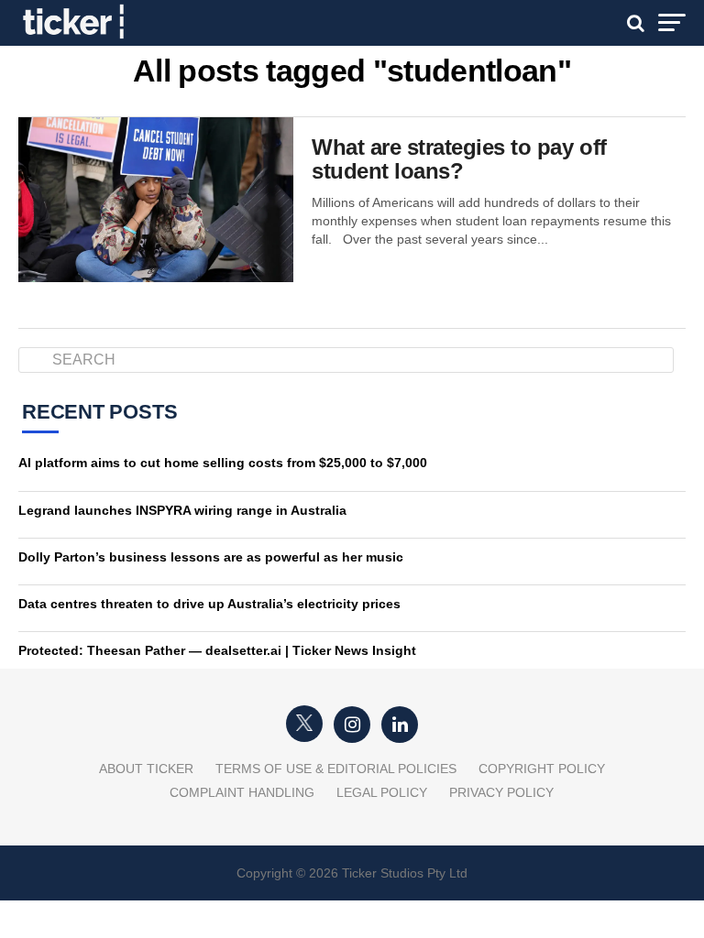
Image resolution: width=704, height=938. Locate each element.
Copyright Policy (541, 768)
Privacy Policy (501, 792)
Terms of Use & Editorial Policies (335, 768)
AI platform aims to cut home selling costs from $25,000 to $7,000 (222, 462)
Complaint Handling (242, 792)
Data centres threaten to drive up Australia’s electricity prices (209, 603)
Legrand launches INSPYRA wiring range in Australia (182, 510)
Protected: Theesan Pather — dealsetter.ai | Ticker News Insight (217, 650)
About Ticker (146, 768)
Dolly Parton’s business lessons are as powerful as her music (210, 557)
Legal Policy (381, 792)
